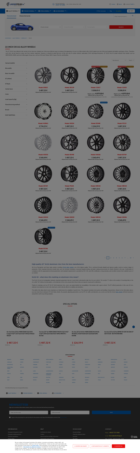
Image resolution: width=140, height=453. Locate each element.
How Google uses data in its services (32, 446)
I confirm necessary (80, 446)
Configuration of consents (100, 446)
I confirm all (118, 446)
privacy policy (35, 445)
